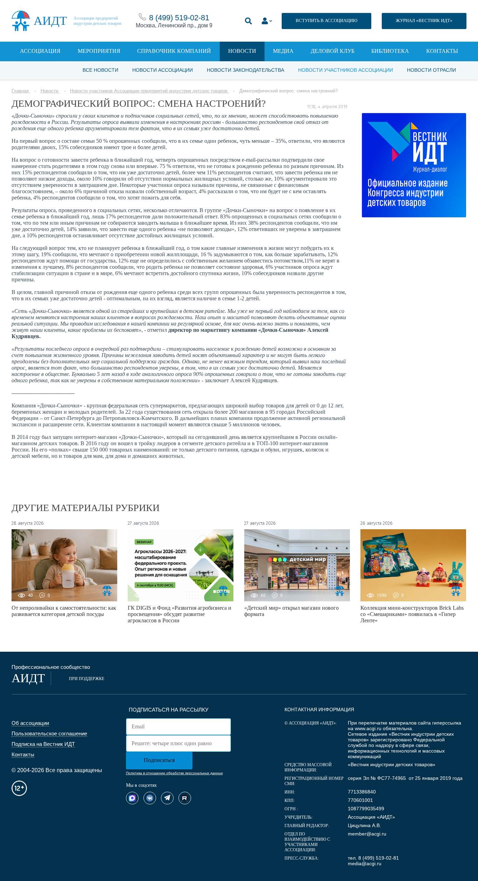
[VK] (149, 798)
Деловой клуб (332, 51)
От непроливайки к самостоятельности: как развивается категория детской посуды (64, 611)
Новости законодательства (245, 70)
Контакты (442, 51)
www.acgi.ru (368, 728)
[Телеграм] (167, 798)
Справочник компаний (174, 51)
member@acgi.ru (367, 834)
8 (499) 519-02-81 (179, 17)
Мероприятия (99, 51)
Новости (242, 51)
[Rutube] (184, 798)
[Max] (132, 798)
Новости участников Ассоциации (345, 70)
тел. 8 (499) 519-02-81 (373, 858)
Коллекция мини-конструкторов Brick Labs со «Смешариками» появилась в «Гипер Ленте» (412, 614)
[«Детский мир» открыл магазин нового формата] (297, 565)
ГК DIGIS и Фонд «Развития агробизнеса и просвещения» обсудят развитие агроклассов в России (179, 614)
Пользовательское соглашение (49, 733)
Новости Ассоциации (162, 70)
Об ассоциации (30, 723)
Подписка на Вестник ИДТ (43, 744)
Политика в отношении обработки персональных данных (174, 773)
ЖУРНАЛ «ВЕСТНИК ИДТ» (424, 20)
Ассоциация (40, 51)
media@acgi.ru (364, 863)
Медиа (283, 51)
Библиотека (390, 51)
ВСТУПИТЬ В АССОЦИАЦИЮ (326, 20)
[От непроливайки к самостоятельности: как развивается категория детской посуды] (64, 565)
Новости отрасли (431, 70)
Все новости (100, 70)
